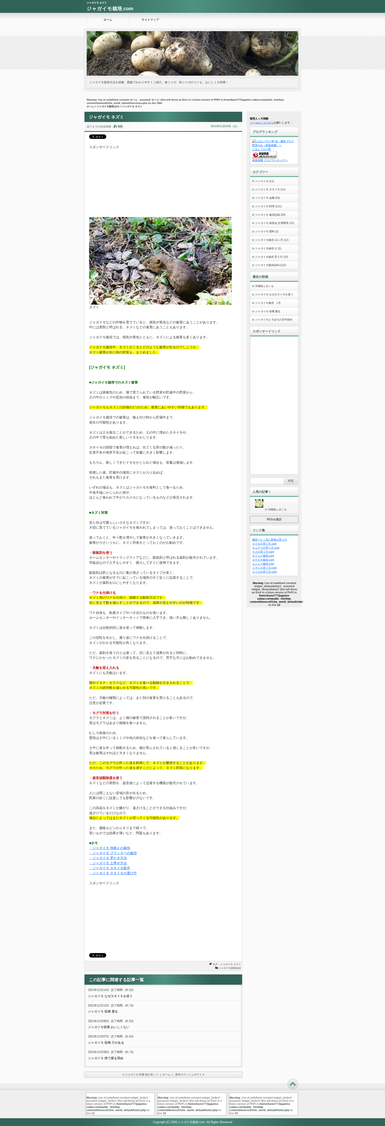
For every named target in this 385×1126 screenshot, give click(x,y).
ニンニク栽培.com (263, 563)
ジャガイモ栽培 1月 (268, 302)
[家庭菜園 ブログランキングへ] (264, 157)
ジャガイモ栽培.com (110, 8)
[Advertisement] (163, 181)
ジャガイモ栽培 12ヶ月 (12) (272, 239)
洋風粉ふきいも (264, 286)
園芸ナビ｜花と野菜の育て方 (269, 539)
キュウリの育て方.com (265, 547)
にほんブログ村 (261, 149)
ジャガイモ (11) (264, 181)
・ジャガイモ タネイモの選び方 (113, 873)
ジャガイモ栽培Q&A (108, 106)
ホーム (108, 19)
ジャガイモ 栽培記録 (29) (270, 214)
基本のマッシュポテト (188, 1074)
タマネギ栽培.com (263, 559)
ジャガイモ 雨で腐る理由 (105, 1058)
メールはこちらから (262, 122)
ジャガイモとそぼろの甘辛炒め (274, 319)
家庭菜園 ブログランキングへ (270, 160)
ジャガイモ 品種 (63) (267, 197)
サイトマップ (150, 19)
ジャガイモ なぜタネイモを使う (110, 996)
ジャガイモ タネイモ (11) (270, 189)
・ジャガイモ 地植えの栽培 (109, 848)
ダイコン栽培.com (263, 555)
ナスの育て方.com (263, 551)
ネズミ (237, 964)
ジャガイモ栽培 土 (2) (268, 248)
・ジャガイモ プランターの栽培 (113, 853)
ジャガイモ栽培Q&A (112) (270, 265)
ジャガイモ (227, 964)
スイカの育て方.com (264, 543)
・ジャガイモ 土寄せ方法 (108, 863)
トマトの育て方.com (264, 567)
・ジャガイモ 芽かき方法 (108, 858)
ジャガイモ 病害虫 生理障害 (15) (274, 223)
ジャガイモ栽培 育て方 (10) (271, 256)
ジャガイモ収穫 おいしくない (108, 1027)
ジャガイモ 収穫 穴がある (106, 1042)
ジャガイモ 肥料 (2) (267, 231)
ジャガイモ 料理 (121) (268, 206)
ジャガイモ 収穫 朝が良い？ (141, 1074)
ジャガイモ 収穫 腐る (103, 1011)
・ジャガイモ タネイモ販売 (109, 868)
